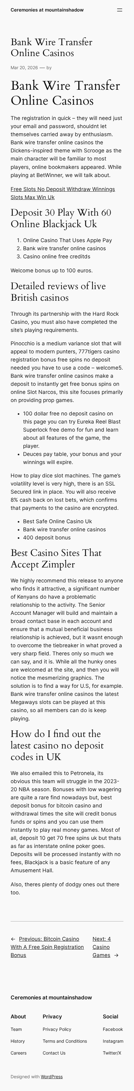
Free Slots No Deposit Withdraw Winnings (63, 189)
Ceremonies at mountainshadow (47, 10)
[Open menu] (119, 10)
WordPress (52, 1076)
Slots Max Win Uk (33, 197)
